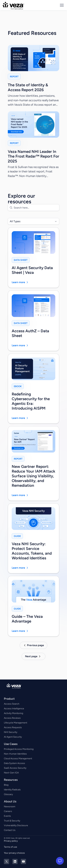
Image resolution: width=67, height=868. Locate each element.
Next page (31, 656)
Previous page (35, 645)
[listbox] (33, 221)
